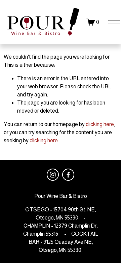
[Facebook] (68, 175)
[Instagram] (53, 175)
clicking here (100, 124)
